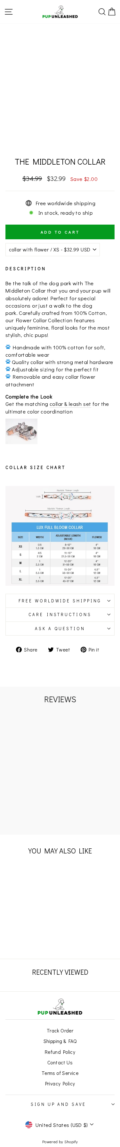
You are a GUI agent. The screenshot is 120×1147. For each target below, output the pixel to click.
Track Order (60, 1030)
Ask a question (60, 628)
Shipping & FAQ (60, 1041)
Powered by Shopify (60, 1141)
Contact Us (60, 1062)
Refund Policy (60, 1052)
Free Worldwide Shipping (60, 601)
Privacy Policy (60, 1083)
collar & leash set (70, 403)
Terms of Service (60, 1073)
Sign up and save (58, 1104)
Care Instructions (60, 614)
